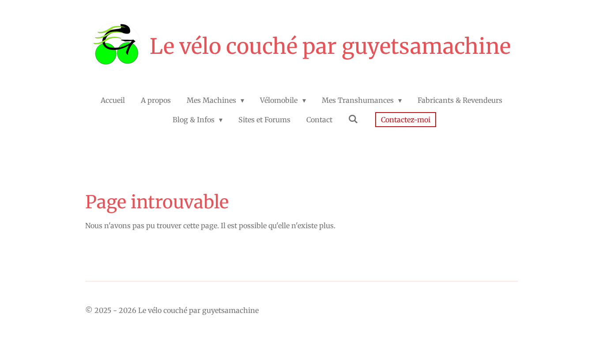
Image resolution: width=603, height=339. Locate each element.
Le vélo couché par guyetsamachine (330, 46)
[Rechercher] (353, 118)
